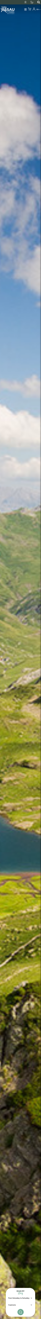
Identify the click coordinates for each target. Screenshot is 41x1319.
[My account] (33, 9)
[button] (29, 10)
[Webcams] (25, 2)
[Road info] (32, 2)
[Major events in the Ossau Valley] (20, 659)
